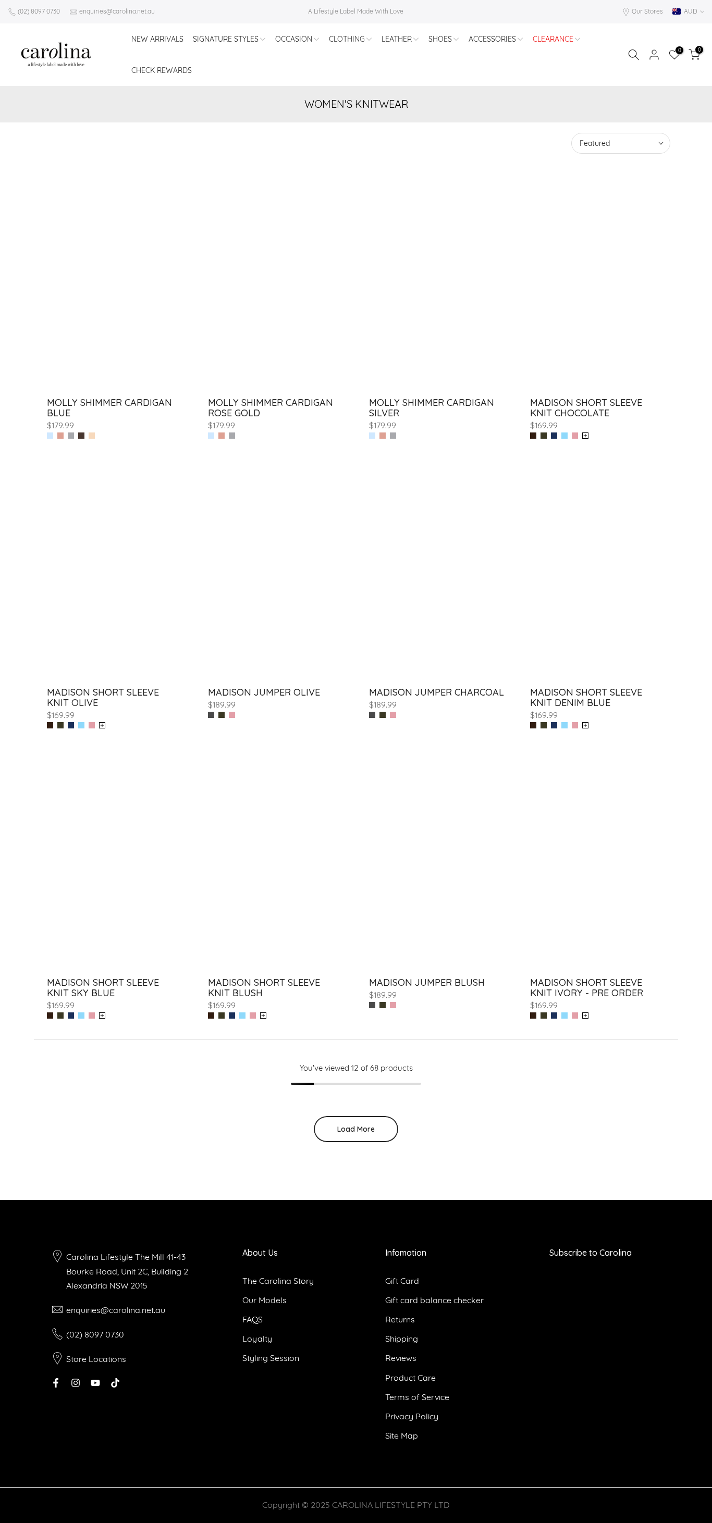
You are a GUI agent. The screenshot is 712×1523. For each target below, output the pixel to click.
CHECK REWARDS (161, 70)
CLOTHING (347, 39)
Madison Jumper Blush (427, 982)
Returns (400, 1319)
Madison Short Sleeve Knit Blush (264, 987)
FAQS (252, 1319)
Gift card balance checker (434, 1300)
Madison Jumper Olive (264, 692)
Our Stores (647, 11)
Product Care (410, 1377)
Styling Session (270, 1358)
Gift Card (402, 1281)
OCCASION (293, 39)
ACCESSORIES (492, 39)
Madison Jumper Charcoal (436, 692)
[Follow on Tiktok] (115, 1383)
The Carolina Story (278, 1281)
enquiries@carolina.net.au (117, 11)
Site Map (401, 1435)
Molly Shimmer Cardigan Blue (109, 408)
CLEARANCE (553, 39)
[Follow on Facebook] (55, 1383)
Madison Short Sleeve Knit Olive (103, 697)
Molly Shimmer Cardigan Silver (431, 408)
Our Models (264, 1300)
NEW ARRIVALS (157, 39)
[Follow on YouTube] (95, 1383)
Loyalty (257, 1338)
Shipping (401, 1338)
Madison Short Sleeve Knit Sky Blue (103, 987)
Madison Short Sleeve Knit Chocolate (586, 408)
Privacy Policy (411, 1416)
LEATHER (397, 39)
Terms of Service (417, 1397)
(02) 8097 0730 (39, 11)
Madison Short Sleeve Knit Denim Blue (586, 697)
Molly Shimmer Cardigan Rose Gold (270, 408)
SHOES (440, 39)
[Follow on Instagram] (75, 1383)
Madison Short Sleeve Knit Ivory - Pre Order (586, 987)
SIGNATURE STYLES (226, 39)
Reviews (400, 1358)
